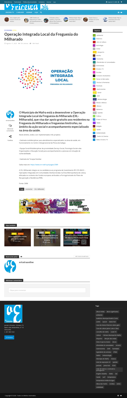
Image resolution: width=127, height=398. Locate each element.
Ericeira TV (10, 12)
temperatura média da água (105, 380)
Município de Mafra (102, 359)
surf (104, 377)
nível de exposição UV (103, 362)
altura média (100, 312)
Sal (116, 374)
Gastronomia (100, 349)
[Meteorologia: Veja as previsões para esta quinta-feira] (105, 19)
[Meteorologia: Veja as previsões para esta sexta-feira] (65, 19)
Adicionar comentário (10, 130)
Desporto (70, 232)
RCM (113, 365)
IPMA (115, 352)
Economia (8, 30)
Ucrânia (112, 384)
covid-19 (113, 332)
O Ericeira (9, 337)
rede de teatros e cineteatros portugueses (105, 369)
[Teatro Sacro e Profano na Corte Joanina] (85, 19)
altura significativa (112, 312)
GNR (53, 232)
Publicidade (17, 2)
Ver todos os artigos (81, 256)
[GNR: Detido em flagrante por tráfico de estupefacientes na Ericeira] (26, 20)
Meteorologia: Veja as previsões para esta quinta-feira (115, 19)
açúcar (105, 322)
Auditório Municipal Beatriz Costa (107, 318)
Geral (14, 30)
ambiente (99, 315)
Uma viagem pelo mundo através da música (15, 19)
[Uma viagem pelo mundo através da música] (6, 19)
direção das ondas (110, 338)
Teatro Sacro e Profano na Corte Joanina (94, 19)
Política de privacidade (30, 2)
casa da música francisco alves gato (108, 325)
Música (20, 234)
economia (29, 189)
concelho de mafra (102, 332)
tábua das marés (101, 384)
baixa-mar (112, 322)
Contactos (42, 2)
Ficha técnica (8, 2)
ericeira (118, 345)
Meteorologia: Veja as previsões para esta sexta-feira (75, 19)
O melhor (20, 12)
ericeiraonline (10, 120)
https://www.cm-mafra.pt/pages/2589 (44, 165)
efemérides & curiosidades (105, 345)
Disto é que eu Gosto (103, 342)
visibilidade (99, 387)
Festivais (77, 232)
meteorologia (107, 355)
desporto (99, 338)
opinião (115, 362)
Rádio (111, 374)
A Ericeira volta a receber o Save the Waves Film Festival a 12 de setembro (55, 20)
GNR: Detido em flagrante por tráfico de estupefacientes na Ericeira (36, 20)
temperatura (112, 377)
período (98, 365)
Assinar (49, 2)
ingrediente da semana (103, 352)
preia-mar (107, 365)
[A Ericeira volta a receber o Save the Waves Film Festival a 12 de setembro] (46, 20)
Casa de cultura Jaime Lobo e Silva (107, 328)
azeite (98, 322)
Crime (41, 232)
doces (114, 342)
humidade (116, 349)
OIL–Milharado (39, 189)
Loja (54, 2)
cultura (98, 335)
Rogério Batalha (101, 374)
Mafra (98, 355)
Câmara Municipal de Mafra (112, 335)
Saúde (98, 377)
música (113, 359)
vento (118, 384)
